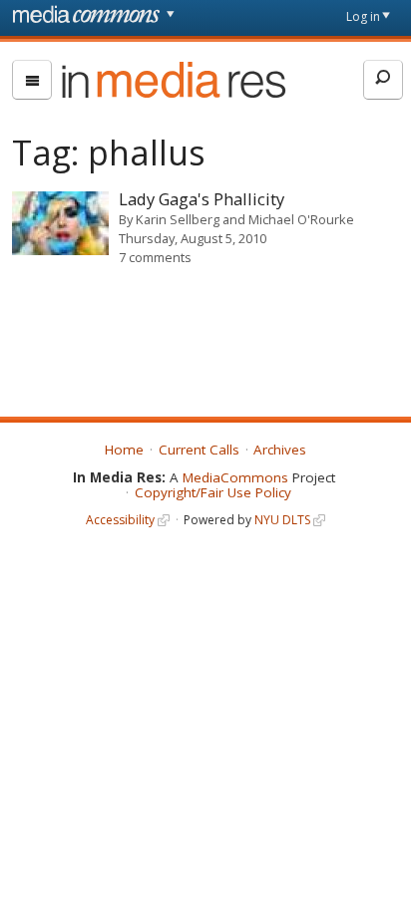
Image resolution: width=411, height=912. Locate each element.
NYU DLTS (282, 519)
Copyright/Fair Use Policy (213, 492)
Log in (363, 16)
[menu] (32, 80)
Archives (279, 449)
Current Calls (199, 449)
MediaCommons (235, 477)
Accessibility (120, 519)
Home (124, 449)
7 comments (155, 257)
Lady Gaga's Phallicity (201, 198)
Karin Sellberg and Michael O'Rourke (245, 219)
